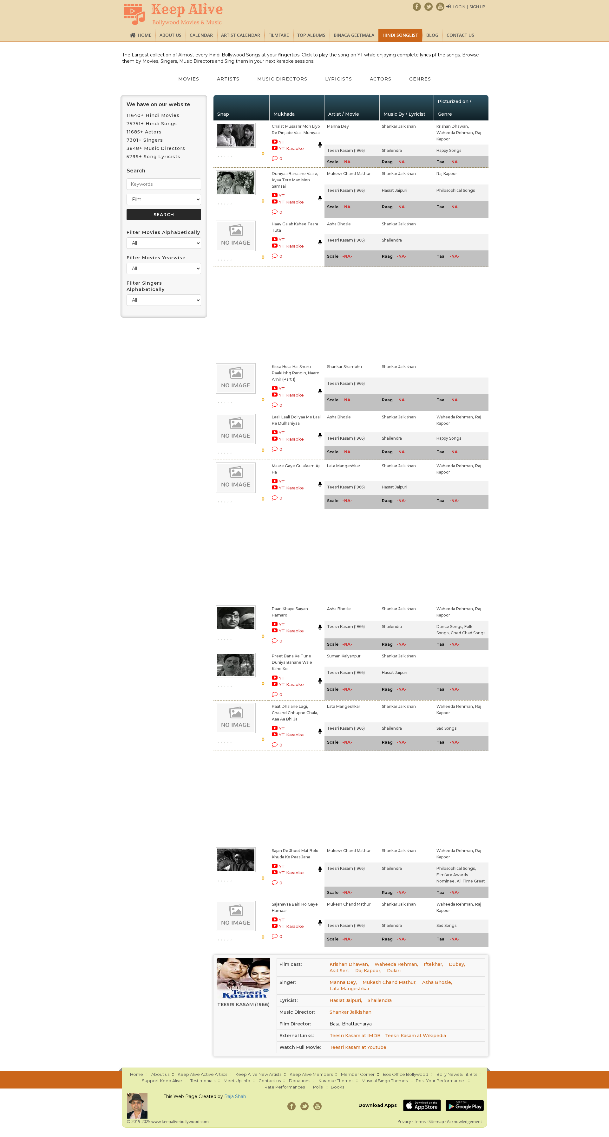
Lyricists (338, 79)
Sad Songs (446, 728)
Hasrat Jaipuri (394, 190)
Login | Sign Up (469, 7)
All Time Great (471, 881)
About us (170, 35)
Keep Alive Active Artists (202, 1074)
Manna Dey (338, 126)
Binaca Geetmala (354, 35)
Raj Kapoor (446, 173)
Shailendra (392, 150)
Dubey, (457, 964)
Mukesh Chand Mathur (349, 173)
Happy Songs (448, 150)
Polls (318, 1086)
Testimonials (202, 1080)
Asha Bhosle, (437, 982)
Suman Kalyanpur (344, 656)
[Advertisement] (293, 313)
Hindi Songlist (400, 35)
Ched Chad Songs (468, 632)
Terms (420, 1121)
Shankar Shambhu (344, 366)
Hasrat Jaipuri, (346, 1000)
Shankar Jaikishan (399, 126)
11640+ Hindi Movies (153, 115)
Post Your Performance (440, 1080)
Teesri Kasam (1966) (346, 150)
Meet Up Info (237, 1080)
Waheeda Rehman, (455, 132)
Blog (432, 35)
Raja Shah (235, 1096)
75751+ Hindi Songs (152, 123)
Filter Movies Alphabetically (163, 232)
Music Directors (282, 79)
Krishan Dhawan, (452, 126)
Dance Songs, (449, 626)
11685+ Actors (144, 132)
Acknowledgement (464, 1121)
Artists (228, 79)
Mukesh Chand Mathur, (389, 982)
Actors (380, 79)
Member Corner (358, 1074)
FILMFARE (278, 35)
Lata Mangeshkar (343, 465)
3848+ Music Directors (156, 148)
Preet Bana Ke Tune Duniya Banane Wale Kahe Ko (292, 662)
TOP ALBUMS (311, 35)
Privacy (404, 1121)
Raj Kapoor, (368, 970)
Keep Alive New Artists (258, 1074)
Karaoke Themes (335, 1080)
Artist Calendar (240, 35)
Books (337, 1086)
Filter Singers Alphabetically (146, 286)
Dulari (394, 970)
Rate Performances (285, 1086)
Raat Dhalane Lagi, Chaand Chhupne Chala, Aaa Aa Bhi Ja (295, 712)
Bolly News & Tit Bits (456, 1074)
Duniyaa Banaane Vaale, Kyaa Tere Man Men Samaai (295, 180)
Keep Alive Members (311, 1074)
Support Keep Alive (162, 1080)
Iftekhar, (433, 964)
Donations (299, 1080)
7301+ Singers (145, 140)
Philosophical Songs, (456, 868)
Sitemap (436, 1121)
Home (144, 35)
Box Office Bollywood (405, 1074)
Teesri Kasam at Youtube (358, 1047)
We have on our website (158, 104)
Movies (188, 79)
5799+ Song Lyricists (153, 156)
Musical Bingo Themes (385, 1080)
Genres (420, 79)
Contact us (460, 35)
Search (136, 171)
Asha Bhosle (339, 224)
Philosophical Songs (455, 190)
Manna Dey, (343, 982)
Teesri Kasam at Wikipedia (415, 1035)
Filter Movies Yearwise (156, 258)
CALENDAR (201, 35)
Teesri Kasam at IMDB (355, 1035)
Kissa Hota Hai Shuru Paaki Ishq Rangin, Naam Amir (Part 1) (295, 373)
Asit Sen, (340, 970)
